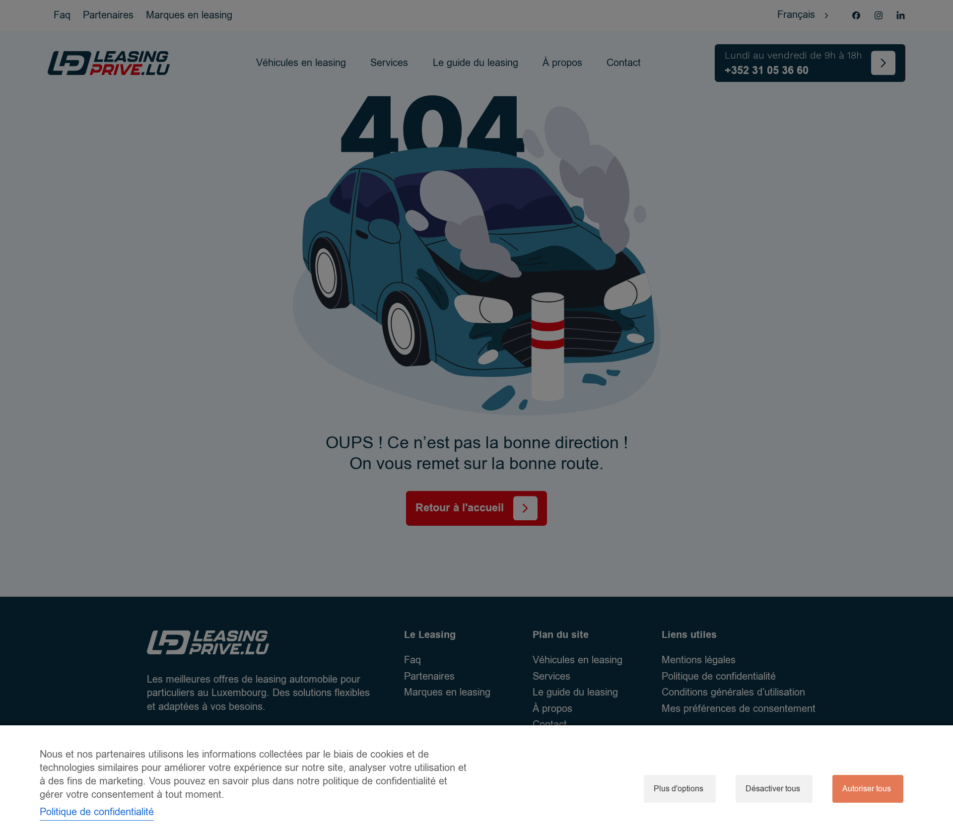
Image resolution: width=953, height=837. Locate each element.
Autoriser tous (866, 788)
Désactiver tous (773, 788)
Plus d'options (678, 788)
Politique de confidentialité (97, 812)
